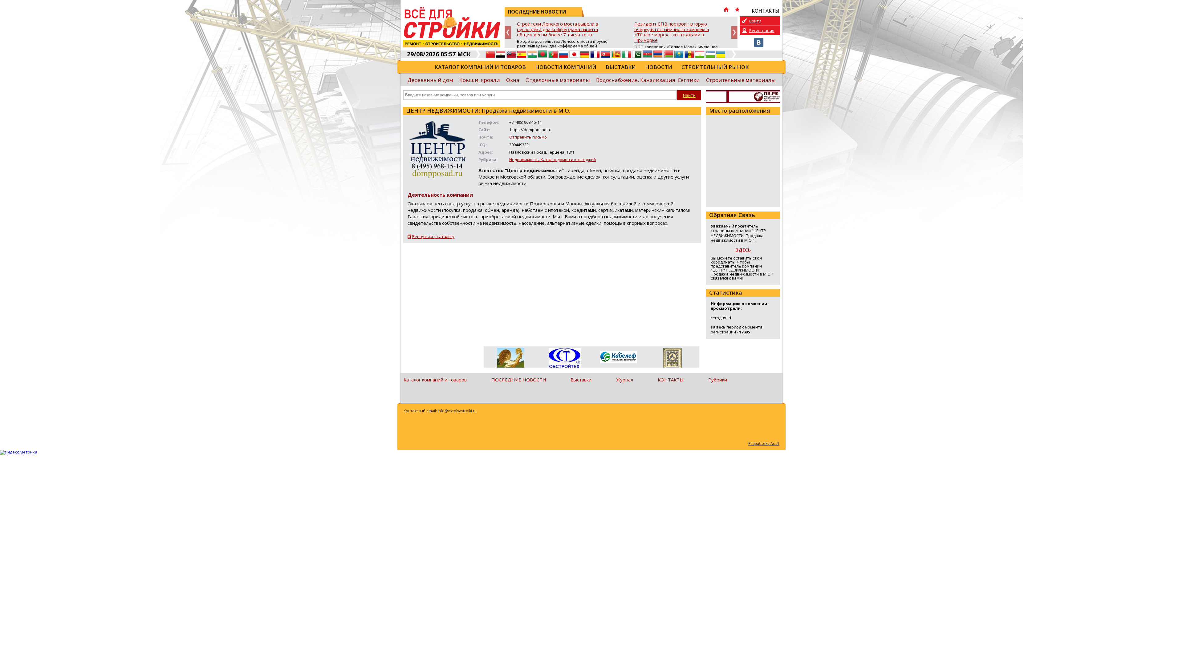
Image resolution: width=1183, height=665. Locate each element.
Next (734, 32)
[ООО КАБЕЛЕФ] (618, 357)
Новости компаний (565, 67)
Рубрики (717, 380)
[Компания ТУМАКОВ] (511, 359)
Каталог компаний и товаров (480, 67)
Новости (658, 67)
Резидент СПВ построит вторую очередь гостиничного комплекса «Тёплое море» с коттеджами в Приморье (671, 32)
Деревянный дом (430, 79)
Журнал (624, 380)
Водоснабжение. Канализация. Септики (648, 79)
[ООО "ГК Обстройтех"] (565, 358)
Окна (512, 79)
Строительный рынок (715, 67)
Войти (755, 21)
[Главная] (726, 10)
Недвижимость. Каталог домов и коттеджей (552, 159)
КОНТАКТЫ (671, 380)
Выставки (621, 67)
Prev (508, 32)
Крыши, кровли (479, 79)
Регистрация (761, 30)
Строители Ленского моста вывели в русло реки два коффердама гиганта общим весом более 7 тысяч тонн (557, 29)
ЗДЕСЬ (743, 250)
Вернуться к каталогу (433, 236)
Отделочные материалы (558, 79)
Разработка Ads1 (763, 443)
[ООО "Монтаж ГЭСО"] (672, 359)
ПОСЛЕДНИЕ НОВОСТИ (518, 380)
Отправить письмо (528, 137)
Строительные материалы (741, 79)
